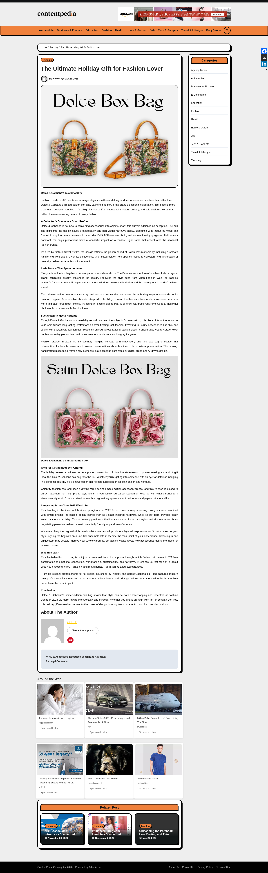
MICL (41, 787)
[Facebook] (264, 51)
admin (56, 78)
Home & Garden (137, 30)
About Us (174, 867)
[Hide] (267, 69)
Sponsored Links (49, 728)
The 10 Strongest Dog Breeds (103, 778)
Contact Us (188, 867)
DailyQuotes (214, 30)
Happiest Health (46, 723)
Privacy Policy (205, 867)
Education (91, 30)
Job (152, 30)
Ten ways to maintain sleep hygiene (57, 718)
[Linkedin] (264, 64)
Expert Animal (94, 783)
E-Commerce (198, 94)
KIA (89, 727)
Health (119, 30)
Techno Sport (143, 783)
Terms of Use (223, 867)
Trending (47, 60)
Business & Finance (69, 30)
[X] (264, 57)
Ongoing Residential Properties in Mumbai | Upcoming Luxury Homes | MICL (60, 780)
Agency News (199, 70)
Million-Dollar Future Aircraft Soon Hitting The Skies (157, 720)
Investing (141, 727)
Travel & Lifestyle (192, 30)
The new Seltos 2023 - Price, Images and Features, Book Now (109, 720)
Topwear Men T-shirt (147, 778)
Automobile (46, 30)
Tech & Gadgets (168, 30)
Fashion (107, 30)
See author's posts (83, 630)
